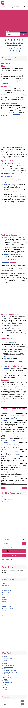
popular (25, 154)
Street (5, 668)
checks (3, 95)
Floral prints (5, 442)
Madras (5, 353)
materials (19, 101)
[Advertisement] (14, 19)
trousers (12, 151)
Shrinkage (4, 275)
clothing (13, 80)
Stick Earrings (8, 682)
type (11, 342)
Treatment (5, 263)
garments (6, 265)
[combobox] (13, 34)
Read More (14, 418)
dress (10, 332)
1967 (5, 679)
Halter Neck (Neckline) (10, 670)
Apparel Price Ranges (9, 665)
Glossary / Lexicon (7, 499)
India (4, 356)
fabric (21, 353)
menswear (6, 247)
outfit (12, 198)
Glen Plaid (6, 368)
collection (17, 323)
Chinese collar (6, 471)
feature (11, 253)
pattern (24, 75)
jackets (19, 151)
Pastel (3, 435)
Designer (6, 680)
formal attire (18, 187)
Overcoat (4, 420)
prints (17, 170)
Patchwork (5, 413)
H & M (5, 660)
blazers (16, 325)
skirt (16, 316)
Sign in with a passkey (15, 551)
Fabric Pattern (5, 427)
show (4, 334)
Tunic (5, 663)
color (16, 95)
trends (13, 92)
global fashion (16, 114)
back (24, 180)
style (4, 182)
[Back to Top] (25, 705)
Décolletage (7, 662)
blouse (8, 318)
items (15, 149)
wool (2, 267)
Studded (6, 674)
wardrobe (3, 401)
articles (4, 366)
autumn (4, 156)
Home (4, 497)
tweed (20, 360)
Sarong (4, 478)
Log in (14, 555)
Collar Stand (7, 689)
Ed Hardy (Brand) (8, 658)
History (11, 81)
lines (20, 94)
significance (4, 83)
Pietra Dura (7, 684)
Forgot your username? (8, 561)
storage (17, 277)
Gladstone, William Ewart (11, 672)
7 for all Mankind (8, 667)
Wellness (6, 675)
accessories (22, 80)
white (4, 318)
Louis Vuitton (7, 686)
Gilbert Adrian (8, 677)
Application (5, 177)
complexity (23, 95)
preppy (18, 166)
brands (5, 256)
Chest (5, 656)
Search (7, 31)
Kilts (8, 242)
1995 (5, 687)
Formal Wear (7, 184)
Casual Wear (7, 179)
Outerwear (6, 189)
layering (20, 172)
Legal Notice (5, 501)
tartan (8, 105)
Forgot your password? (8, 559)
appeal (8, 165)
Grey (3, 464)
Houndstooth (7, 358)
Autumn (3, 449)
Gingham (6, 349)
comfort (14, 180)
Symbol (6, 110)
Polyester (7, 101)
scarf (9, 328)
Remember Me (8, 547)
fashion (9, 75)
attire (22, 242)
